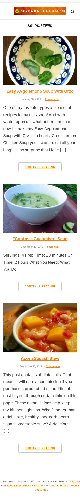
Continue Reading (40, 167)
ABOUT (53, 485)
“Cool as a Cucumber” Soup (40, 238)
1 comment (53, 246)
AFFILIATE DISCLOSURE (17, 485)
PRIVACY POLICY (69, 485)
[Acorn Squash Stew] (40, 306)
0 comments (53, 366)
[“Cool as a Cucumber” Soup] (40, 186)
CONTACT (39, 485)
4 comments (52, 99)
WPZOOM (75, 481)
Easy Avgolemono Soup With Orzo (40, 91)
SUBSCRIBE (41, 489)
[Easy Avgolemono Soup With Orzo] (40, 39)
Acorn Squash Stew (40, 358)
